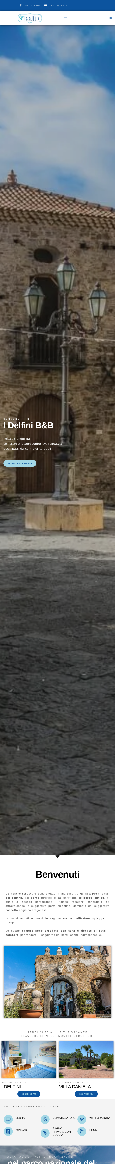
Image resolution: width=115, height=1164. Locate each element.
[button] (65, 18)
